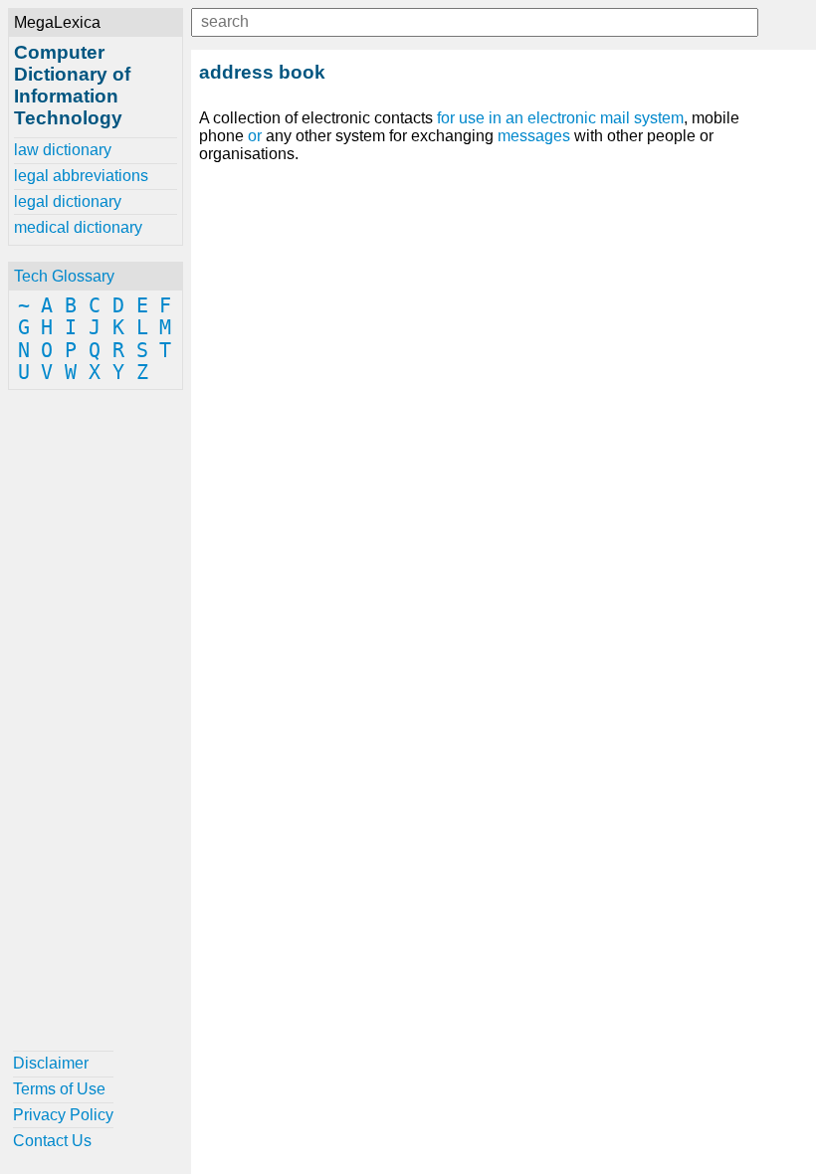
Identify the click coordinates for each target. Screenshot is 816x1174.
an (514, 117)
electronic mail (578, 117)
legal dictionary (67, 201)
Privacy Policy (63, 1114)
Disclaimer (51, 1063)
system (659, 117)
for (446, 117)
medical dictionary (78, 227)
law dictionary (62, 149)
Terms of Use (59, 1088)
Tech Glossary (64, 276)
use (472, 117)
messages (534, 135)
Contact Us (52, 1140)
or (255, 135)
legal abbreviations (81, 175)
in (495, 117)
